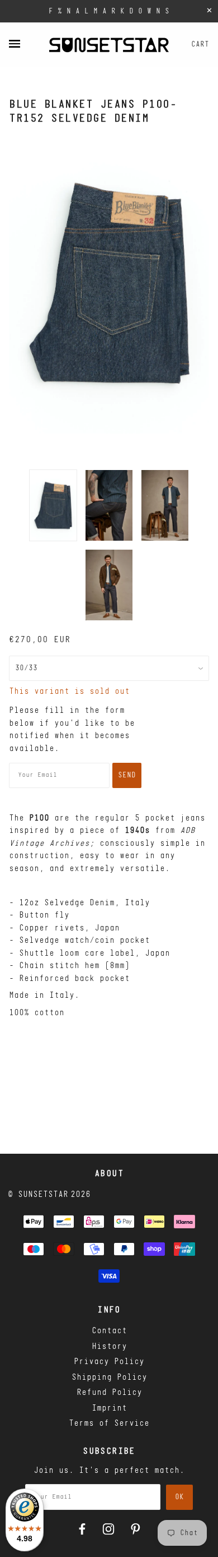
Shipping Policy (109, 1378)
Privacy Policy (109, 1362)
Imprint (109, 1408)
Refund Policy (109, 1393)
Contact (109, 1331)
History (109, 1347)
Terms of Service (109, 1424)
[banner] (109, 45)
